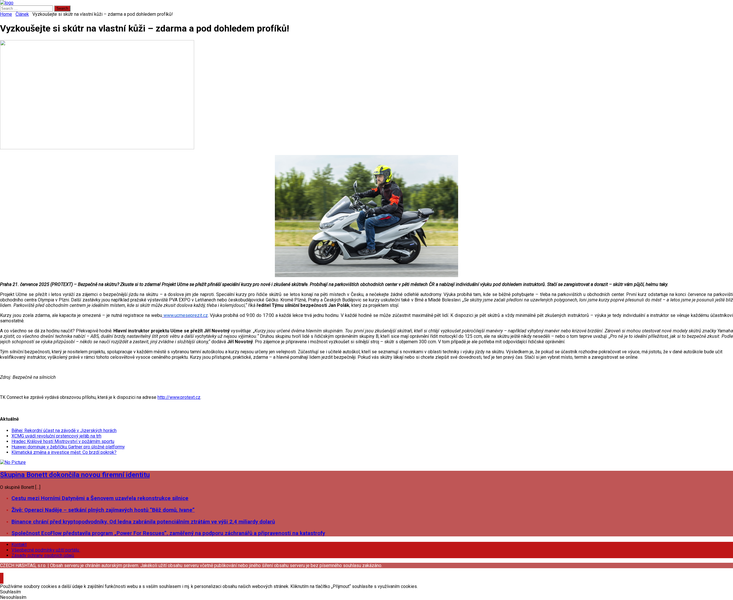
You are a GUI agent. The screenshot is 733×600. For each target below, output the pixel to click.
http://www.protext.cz (178, 397)
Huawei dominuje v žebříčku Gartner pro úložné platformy (68, 447)
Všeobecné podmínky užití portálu (45, 550)
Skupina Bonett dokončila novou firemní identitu (75, 475)
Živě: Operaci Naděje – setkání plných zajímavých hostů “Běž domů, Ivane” (103, 510)
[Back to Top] (1, 575)
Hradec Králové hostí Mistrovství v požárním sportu (62, 441)
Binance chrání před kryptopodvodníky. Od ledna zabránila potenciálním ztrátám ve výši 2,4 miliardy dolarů (143, 522)
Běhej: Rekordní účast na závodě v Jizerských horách (64, 430)
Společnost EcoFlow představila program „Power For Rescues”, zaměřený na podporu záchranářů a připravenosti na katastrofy (168, 533)
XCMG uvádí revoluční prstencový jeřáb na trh (56, 436)
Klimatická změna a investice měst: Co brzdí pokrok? (64, 452)
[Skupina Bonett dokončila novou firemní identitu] (13, 462)
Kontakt (19, 544)
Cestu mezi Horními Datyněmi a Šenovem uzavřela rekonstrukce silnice (99, 498)
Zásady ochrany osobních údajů (42, 555)
